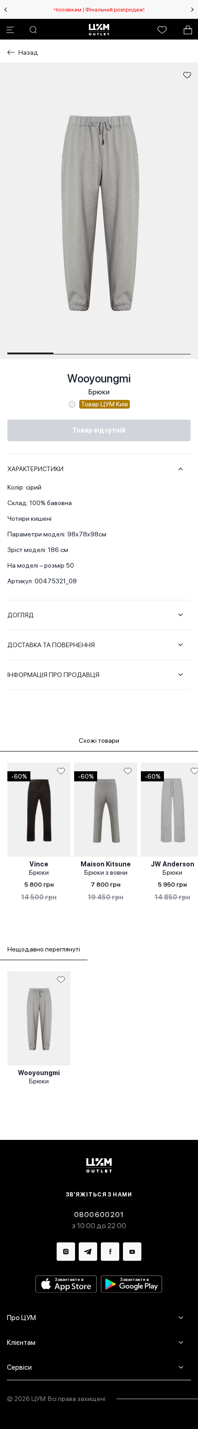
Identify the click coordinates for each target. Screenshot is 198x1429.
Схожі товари (99, 740)
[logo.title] (99, 1165)
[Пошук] (33, 29)
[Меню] (10, 29)
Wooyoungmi (99, 378)
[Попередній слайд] (5, 9)
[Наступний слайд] (192, 9)
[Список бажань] (162, 29)
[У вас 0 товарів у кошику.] (187, 29)
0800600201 (99, 1214)
